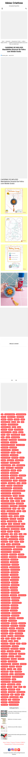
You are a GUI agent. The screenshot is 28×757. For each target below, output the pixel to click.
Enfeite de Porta (13, 506)
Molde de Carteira (5, 572)
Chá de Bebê (19, 478)
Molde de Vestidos (5, 615)
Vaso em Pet (4, 702)
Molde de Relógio (5, 605)
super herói (4, 689)
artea (22, 422)
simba (20, 686)
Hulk (11, 534)
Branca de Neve (5, 462)
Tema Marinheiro (5, 694)
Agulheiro (4, 416)
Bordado (3, 460)
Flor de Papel (20, 518)
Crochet (3, 485)
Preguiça (3, 669)
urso (21, 697)
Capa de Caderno (14, 473)
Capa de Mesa (22, 475)
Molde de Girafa (5, 595)
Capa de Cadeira (5, 473)
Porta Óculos (21, 658)
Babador (10, 429)
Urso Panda (4, 699)
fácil (23, 508)
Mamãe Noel (4, 539)
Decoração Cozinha (18, 485)
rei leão (13, 679)
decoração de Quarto (6, 493)
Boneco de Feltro (14, 455)
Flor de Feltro (13, 518)
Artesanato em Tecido (13, 424)
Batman (3, 434)
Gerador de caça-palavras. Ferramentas (15, 526)
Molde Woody (4, 633)
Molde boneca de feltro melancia (15, 726)
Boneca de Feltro (21, 439)
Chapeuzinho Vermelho (6, 480)
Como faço (4, 483)
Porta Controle (22, 653)
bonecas (13, 452)
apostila (13, 422)
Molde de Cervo (5, 574)
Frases (20, 521)
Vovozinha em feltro (14, 704)
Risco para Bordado (6, 681)
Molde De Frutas (13, 587)
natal (3, 638)
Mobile (3, 544)
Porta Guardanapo (5, 658)
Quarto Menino (5, 674)
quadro (19, 669)
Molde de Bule (5, 567)
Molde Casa (21, 554)
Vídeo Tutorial (4, 704)
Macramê (21, 536)
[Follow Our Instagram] (12, 749)
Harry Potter (17, 531)
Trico (22, 694)
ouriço (18, 638)
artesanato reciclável (6, 427)
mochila (8, 544)
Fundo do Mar (17, 523)
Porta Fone (18, 656)
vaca (10, 699)
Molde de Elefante (5, 585)
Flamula (22, 516)
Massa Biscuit (4, 541)
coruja (18, 483)
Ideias (15, 534)
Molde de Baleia (5, 562)
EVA (19, 508)
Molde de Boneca (14, 562)
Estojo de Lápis (22, 506)
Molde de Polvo (15, 600)
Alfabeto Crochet (11, 416)
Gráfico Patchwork (15, 529)
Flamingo (16, 516)
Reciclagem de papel (6, 676)
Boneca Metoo (5, 447)
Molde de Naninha (15, 597)
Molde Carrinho (13, 554)
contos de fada (12, 483)
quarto (11, 671)
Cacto (3, 467)
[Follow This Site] (15, 749)
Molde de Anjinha (5, 559)
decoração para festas (6, 495)
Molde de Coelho (15, 577)
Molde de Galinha (22, 557)
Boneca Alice (4, 439)
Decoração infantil (16, 493)
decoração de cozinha (6, 490)
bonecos (22, 457)
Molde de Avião (14, 559)
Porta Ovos (4, 661)
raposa (11, 674)
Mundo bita (10, 636)
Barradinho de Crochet (6, 432)
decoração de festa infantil (18, 490)
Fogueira (3, 521)
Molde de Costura (14, 579)
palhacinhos (4, 641)
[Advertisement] (14, 25)
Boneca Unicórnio (5, 452)
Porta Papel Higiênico (6, 664)
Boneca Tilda (15, 450)
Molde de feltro (5, 587)
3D (2, 414)
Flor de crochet (5, 518)
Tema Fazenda (12, 692)
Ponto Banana (10, 651)
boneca (7, 437)
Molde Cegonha (13, 557)
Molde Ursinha (13, 630)
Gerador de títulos (5, 529)
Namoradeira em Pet (19, 636)
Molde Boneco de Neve (6, 549)
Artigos (13, 427)
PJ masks (22, 648)
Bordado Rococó (19, 460)
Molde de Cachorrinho (14, 567)
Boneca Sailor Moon (6, 450)
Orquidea (13, 638)
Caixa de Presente (5, 470)
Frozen (10, 523)
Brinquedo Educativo (14, 462)
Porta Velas (19, 666)
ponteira (3, 651)
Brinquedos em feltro (6, 465)
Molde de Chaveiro (5, 577)
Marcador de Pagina (13, 539)
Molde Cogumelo (16, 544)
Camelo (19, 470)
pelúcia (18, 643)
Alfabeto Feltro (20, 416)
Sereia (15, 686)
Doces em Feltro (18, 498)
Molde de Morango (6, 597)
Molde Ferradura (15, 615)
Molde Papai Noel (12, 620)
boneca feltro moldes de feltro (8, 444)
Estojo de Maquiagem (6, 508)
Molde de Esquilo (15, 585)
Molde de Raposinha (16, 602)
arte (18, 422)
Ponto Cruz (17, 651)
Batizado (21, 432)
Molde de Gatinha (5, 592)
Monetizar (4, 636)
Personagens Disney (6, 646)
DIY (7, 498)
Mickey (11, 541)
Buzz (14, 465)
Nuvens (7, 638)
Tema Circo (4, 692)
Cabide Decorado (20, 465)
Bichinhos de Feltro (15, 434)
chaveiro (15, 480)
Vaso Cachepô (16, 699)
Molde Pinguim (22, 623)
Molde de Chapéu (14, 574)
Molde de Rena (14, 605)
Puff (15, 669)
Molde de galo (14, 590)
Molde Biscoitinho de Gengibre (8, 546)
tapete (18, 689)
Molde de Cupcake (5, 582)
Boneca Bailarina (12, 439)
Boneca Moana (13, 447)
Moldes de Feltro (18, 633)
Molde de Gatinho (15, 592)
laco (25, 534)
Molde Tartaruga (20, 628)
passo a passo (5, 643)
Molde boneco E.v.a (18, 549)
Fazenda (19, 511)
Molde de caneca (5, 569)
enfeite (23, 500)
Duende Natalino (5, 500)
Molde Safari (4, 628)
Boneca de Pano (5, 442)
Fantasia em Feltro (11, 511)
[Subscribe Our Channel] (18, 749)
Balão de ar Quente (18, 429)
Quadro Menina (5, 671)
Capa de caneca (5, 475)
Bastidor (15, 432)
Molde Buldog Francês (6, 551)
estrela (14, 508)
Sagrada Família (11, 684)
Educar (12, 500)
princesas (9, 669)
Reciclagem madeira (6, 679)
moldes (11, 633)
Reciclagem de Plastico (17, 676)
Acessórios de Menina (9, 414)
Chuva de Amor (22, 480)
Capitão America (5, 478)
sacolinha (4, 684)
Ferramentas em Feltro (13, 513)
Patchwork (12, 643)
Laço (3, 536)
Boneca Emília (13, 442)
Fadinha (3, 511)
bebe (8, 434)
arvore (19, 427)
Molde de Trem (14, 610)
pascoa (10, 641)
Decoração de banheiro (6, 488)
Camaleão (13, 470)
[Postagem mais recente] (12, 380)
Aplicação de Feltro (6, 422)
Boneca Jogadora (20, 444)
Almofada (10, 419)
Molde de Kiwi (13, 595)
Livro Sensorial (14, 536)
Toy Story (17, 694)
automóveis (4, 429)
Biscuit (23, 434)
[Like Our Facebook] (9, 749)
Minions (16, 541)
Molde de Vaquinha (16, 613)
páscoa (16, 641)
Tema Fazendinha (20, 692)
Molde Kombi (20, 618)
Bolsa (3, 437)
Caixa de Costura (18, 467)
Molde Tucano (5, 630)
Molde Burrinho (16, 551)
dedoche (15, 495)
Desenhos (21, 495)
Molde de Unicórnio (6, 613)
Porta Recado (15, 664)
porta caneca (4, 653)
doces (11, 498)
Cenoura (12, 478)
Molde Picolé (14, 623)
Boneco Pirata (15, 457)
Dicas (3, 498)
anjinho (22, 419)
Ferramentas (4, 513)
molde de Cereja (14, 572)
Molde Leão (4, 620)
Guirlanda (4, 531)
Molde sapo (11, 628)
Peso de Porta (15, 646)
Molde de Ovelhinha (6, 600)
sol (24, 686)
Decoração (9, 485)
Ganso (23, 523)
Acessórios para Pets (21, 414)
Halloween (10, 531)
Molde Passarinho (5, 623)
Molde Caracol (5, 554)
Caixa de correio (9, 467)
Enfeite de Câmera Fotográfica (8, 503)
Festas (10, 516)
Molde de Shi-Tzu (5, 607)
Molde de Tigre (14, 607)
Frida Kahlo (4, 523)
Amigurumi (16, 419)
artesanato (4, 424)
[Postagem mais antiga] (16, 380)
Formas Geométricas (12, 521)
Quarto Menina (18, 671)
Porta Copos (4, 656)
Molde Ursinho (21, 630)
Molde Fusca (4, 618)
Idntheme (14, 754)
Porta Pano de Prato (12, 661)
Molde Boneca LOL (21, 546)
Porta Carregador (12, 653)
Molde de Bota (15, 564)
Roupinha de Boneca (16, 681)
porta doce (11, 656)
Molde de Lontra (22, 595)
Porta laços (13, 658)
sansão (18, 684)
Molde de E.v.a (15, 582)
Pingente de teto (14, 648)
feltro (24, 511)
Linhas (7, 536)
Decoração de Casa (18, 488)
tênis (12, 694)
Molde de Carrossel (15, 569)
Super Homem (12, 689)
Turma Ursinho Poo (14, 697)
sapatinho (10, 686)
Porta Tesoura (4, 666)
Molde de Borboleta (6, 564)
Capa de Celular (14, 475)
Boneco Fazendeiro (6, 457)
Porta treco (12, 666)
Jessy (20, 534)
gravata (22, 529)
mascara (21, 539)
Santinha (3, 686)
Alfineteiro (4, 419)
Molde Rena (22, 625)
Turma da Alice (5, 697)
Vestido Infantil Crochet (14, 702)
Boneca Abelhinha (15, 437)
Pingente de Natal (5, 648)
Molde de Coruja (5, 579)
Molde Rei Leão (14, 625)
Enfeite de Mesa (19, 503)
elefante (17, 500)
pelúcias (24, 643)
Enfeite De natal (5, 506)
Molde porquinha (5, 625)
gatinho (3, 526)
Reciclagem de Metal (19, 674)
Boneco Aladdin (5, 455)
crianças (24, 483)
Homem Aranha (5, 534)
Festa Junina (4, 516)
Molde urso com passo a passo (14, 719)
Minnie (22, 541)
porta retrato (23, 664)
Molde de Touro (5, 610)
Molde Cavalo (4, 557)
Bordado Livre (10, 460)
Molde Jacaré (12, 618)
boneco (18, 452)
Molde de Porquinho (6, 602)
